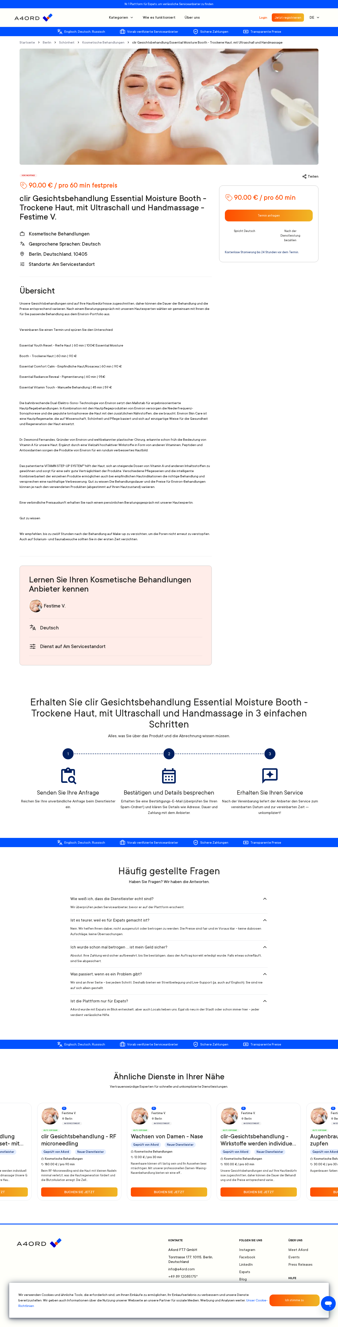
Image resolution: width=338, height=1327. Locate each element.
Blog (243, 1279)
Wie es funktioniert (159, 17)
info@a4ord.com (181, 1269)
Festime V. (55, 606)
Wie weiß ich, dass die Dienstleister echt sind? (112, 898)
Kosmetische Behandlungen (103, 42)
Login (263, 17)
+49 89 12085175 (183, 1276)
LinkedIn (246, 1264)
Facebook (247, 1257)
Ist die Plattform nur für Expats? (99, 1001)
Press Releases (300, 1264)
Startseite (27, 42)
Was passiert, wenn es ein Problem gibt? (106, 974)
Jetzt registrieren (288, 17)
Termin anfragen (269, 215)
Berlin (47, 42)
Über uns (192, 17)
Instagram (247, 1250)
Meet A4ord (298, 1250)
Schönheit (66, 42)
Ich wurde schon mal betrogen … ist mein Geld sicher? (118, 947)
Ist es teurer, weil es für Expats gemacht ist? (109, 920)
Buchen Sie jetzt (79, 1192)
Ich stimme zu (294, 1300)
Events (294, 1257)
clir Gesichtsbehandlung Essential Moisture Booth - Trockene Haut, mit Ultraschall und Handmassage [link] (207, 42)
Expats (244, 1272)
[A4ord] (33, 17)
